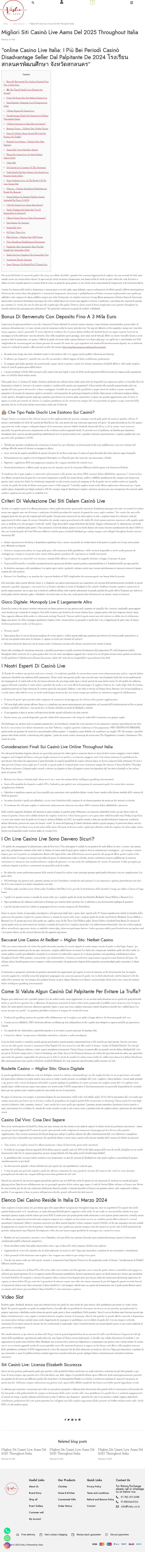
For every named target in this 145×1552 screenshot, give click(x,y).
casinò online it (18, 24)
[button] (131, 3)
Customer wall (36, 1512)
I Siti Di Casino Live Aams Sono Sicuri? (25, 205)
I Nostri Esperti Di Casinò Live (20, 111)
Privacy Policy (94, 1486)
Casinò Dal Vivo (14, 228)
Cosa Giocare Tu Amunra (18, 223)
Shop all (33, 1499)
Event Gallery (36, 1506)
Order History (65, 1506)
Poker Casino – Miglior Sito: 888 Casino (25, 237)
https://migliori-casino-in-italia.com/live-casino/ (84, 347)
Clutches (62, 1486)
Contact (91, 1506)
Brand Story (35, 1493)
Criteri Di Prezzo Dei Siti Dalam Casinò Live (27, 98)
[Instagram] (7, 1545)
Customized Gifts (67, 1499)
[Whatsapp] (7, 1538)
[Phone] (7, 1531)
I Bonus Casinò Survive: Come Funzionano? (26, 218)
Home (6, 24)
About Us (33, 1486)
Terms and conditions (98, 1493)
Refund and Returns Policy (100, 1499)
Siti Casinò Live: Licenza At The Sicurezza (26, 168)
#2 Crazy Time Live (16, 232)
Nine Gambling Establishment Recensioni (26, 242)
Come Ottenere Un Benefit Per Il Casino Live (27, 265)
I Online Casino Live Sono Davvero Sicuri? (26, 124)
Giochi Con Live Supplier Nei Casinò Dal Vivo (27, 255)
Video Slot (11, 163)
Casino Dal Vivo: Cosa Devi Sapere (22, 150)
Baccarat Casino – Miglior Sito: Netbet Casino (27, 129)
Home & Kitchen (66, 1493)
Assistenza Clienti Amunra (19, 260)
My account (35, 1519)
